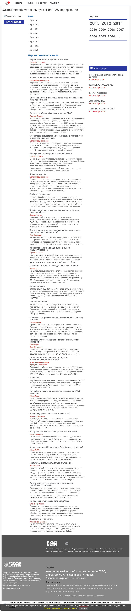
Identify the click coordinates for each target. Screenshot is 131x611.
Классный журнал (57, 578)
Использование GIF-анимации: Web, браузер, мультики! (56, 447)
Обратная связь (78, 549)
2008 (112, 29)
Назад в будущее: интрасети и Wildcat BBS (50, 413)
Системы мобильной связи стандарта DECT (51, 113)
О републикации (115, 549)
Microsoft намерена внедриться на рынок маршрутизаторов (50, 249)
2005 (103, 36)
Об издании (65, 549)
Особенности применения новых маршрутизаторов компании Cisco (54, 211)
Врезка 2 (34, 24)
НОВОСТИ (35, 377)
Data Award (51, 585)
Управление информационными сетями (49, 59)
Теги (47, 551)
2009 (103, 29)
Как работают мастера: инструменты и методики (53, 431)
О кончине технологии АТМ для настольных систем (54, 265)
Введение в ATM (38, 286)
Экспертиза (41, 3)
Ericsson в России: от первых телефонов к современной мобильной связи (56, 99)
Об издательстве (52, 549)
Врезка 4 (34, 33)
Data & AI (50, 588)
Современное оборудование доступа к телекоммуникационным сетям (48, 358)
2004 (112, 36)
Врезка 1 (34, 20)
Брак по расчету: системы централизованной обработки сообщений (51, 484)
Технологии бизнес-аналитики (99, 585)
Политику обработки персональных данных (61, 608)
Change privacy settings (110, 551)
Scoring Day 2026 (97, 100)
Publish (89, 574)
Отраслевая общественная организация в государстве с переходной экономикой (56, 137)
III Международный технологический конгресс (106, 75)
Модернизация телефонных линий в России (51, 153)
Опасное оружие (38, 174)
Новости (18, 3)
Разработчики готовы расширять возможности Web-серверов (55, 392)
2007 (120, 29)
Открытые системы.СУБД (89, 571)
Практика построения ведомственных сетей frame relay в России (56, 318)
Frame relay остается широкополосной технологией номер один (54, 341)
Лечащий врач (73, 574)
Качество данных (66, 588)
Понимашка (77, 578)
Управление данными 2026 (102, 108)
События (29, 3)
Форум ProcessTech (98, 92)
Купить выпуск (13, 22)
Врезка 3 (34, 29)
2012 (107, 23)
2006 (94, 36)
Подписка (54, 3)
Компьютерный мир (58, 571)
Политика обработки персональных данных (82, 551)
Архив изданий (57, 551)
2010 (94, 29)
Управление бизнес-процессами (62, 591)
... (120, 35)
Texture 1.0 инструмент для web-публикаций (51, 463)
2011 (118, 23)
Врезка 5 (34, 37)
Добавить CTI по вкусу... (41, 519)
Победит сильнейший (40, 194)
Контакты (103, 549)
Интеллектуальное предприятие (93, 588)
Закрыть (83, 608)
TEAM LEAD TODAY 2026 (101, 84)
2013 (95, 23)
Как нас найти (92, 549)
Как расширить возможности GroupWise (49, 501)
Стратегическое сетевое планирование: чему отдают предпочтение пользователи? (55, 231)
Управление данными (70, 585)
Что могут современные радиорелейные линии (52, 77)
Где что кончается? (39, 302)
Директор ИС (54, 574)
